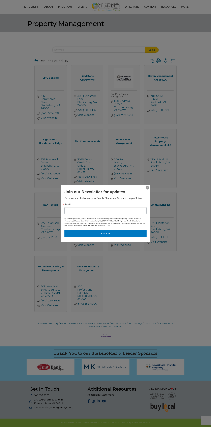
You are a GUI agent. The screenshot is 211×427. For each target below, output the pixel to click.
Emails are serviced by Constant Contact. (97, 225)
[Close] (147, 187)
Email (67, 204)
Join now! (105, 233)
